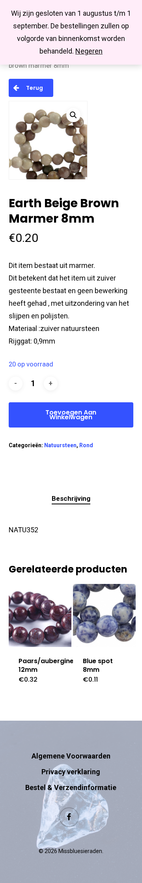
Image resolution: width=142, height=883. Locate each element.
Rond (86, 445)
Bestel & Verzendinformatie (70, 787)
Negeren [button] (89, 51)
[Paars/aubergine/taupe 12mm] (40, 615)
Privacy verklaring (70, 772)
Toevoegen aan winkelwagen (70, 415)
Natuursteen (60, 445)
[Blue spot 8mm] (104, 615)
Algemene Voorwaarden (71, 756)
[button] (73, 115)
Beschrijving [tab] (71, 498)
